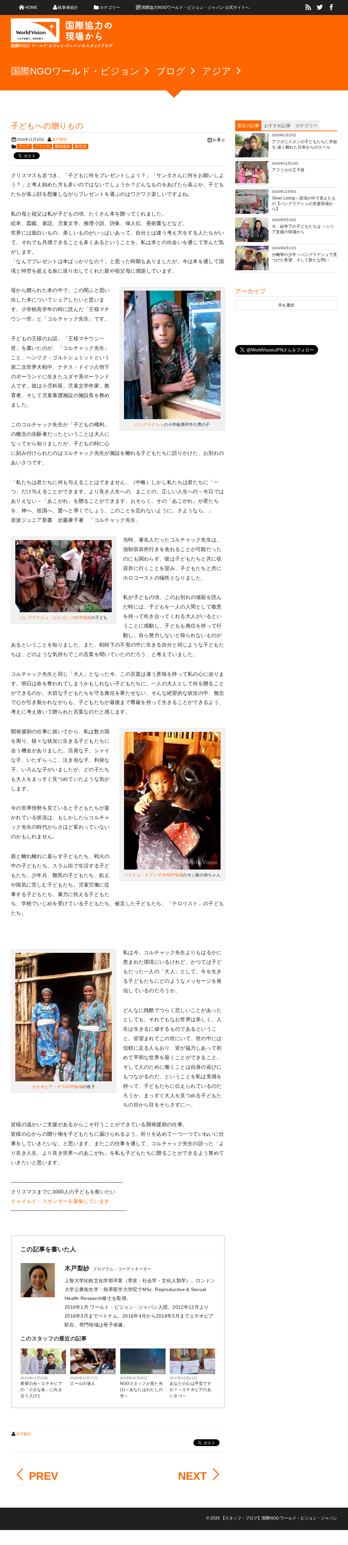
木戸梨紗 (59, 139)
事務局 (108, 1372)
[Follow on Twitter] (320, 7)
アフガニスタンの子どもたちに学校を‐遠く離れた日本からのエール (304, 144)
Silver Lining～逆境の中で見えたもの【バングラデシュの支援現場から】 (304, 203)
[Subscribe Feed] (308, 7)
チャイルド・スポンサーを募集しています (60, 1201)
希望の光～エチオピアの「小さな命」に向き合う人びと (41, 1389)
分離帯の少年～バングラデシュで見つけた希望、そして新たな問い (304, 257)
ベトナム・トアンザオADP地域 (153, 875)
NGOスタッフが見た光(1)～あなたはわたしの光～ (141, 1389)
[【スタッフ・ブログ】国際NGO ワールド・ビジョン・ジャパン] (62, 35)
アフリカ (42, 146)
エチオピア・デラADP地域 (57, 1086)
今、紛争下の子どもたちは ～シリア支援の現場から (303, 229)
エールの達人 (82, 1383)
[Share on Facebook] (331, 7)
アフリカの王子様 (288, 170)
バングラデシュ (149, 424)
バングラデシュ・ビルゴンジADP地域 (55, 617)
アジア (24, 146)
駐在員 (80, 146)
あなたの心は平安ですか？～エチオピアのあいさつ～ (190, 1389)
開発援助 (62, 146)
